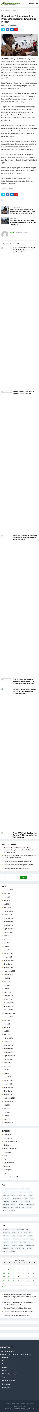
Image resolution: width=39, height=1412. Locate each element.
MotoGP (25, 1198)
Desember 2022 (9, 1045)
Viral (5, 1173)
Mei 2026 (7, 900)
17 (4, 1276)
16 (33, 1273)
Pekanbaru (7, 1152)
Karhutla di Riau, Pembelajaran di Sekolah (17, 861)
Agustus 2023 (8, 1017)
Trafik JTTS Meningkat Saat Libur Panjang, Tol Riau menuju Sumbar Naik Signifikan (25, 835)
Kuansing (30, 1195)
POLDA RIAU (14, 1204)
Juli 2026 (7, 893)
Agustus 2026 (8, 890)
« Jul (3, 1286)
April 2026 (7, 904)
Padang (32, 1198)
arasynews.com (14, 1403)
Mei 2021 (7, 1112)
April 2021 (7, 1116)
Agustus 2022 (8, 1059)
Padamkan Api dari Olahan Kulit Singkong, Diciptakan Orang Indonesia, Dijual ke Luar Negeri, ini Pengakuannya (20, 850)
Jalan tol (6, 1195)
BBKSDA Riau (20, 1189)
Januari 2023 (8, 1042)
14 (23, 1273)
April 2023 (7, 1031)
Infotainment (8, 1134)
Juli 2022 (7, 1063)
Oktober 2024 (8, 967)
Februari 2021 (8, 1123)
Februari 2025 (8, 953)
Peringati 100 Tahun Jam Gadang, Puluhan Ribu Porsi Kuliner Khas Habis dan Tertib (25, 538)
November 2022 (9, 1049)
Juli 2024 (7, 978)
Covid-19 (14, 1192)
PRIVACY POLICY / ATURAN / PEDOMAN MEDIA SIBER (16, 1354)
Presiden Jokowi (29, 1204)
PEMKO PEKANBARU (25, 1201)
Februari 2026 (8, 911)
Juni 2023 (7, 1024)
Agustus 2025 (8, 932)
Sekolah (17, 1207)
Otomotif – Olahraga (10, 1148)
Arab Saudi (6, 1189)
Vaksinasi (29, 1207)
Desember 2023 (9, 1003)
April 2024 (7, 989)
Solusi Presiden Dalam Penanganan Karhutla (18, 865)
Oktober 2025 (8, 925)
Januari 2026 (8, 915)
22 (28, 1276)
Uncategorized (8, 1170)
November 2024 (9, 964)
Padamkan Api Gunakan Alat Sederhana (16, 868)
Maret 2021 (7, 1119)
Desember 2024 (9, 960)
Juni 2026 (7, 897)
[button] (32, 4)
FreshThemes (29, 1403)
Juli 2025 (7, 936)
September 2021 (9, 1098)
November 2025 (9, 922)
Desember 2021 (9, 1087)
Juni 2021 (7, 1109)
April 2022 (7, 1073)
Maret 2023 (7, 1034)
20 (18, 1276)
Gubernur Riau (28, 1192)
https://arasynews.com (21, 232)
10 (4, 1273)
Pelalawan (14, 1201)
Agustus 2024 (8, 975)
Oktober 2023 (8, 1010)
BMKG (27, 1189)
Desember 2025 (9, 918)
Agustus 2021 (8, 1102)
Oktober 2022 (8, 1052)
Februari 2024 (8, 996)
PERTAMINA (6, 1204)
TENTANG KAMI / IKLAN (7, 1351)
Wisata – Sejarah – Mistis (12, 1177)
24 (4, 1280)
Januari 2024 (8, 999)
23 (33, 1276)
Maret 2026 (7, 907)
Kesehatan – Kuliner (10, 1142)
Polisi (21, 1204)
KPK (25, 1195)
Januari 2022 (8, 1084)
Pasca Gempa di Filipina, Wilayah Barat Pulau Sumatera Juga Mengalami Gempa (24, 691)
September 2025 (9, 929)
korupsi (19, 1195)
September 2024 (9, 971)
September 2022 (9, 1056)
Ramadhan (6, 1207)
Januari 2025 (8, 957)
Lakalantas (6, 1198)
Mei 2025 (7, 943)
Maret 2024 (7, 992)
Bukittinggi (6, 1192)
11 (9, 1273)
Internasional (8, 1138)
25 (9, 1280)
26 (13, 1280)
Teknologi (7, 1166)
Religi (5, 1156)
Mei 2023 (7, 1027)
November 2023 (9, 1006)
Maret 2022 (7, 1077)
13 (18, 1273)
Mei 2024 (7, 985)
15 (28, 1273)
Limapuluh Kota (16, 1198)
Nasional (6, 1145)
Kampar (13, 1195)
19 (13, 1276)
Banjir (13, 1189)
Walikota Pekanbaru (9, 1210)
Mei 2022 (7, 1070)
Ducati (20, 1192)
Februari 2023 (8, 1038)
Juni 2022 (7, 1066)
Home (3, 10)
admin (3, 25)
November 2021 (9, 1091)
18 (9, 1276)
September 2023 (9, 1013)
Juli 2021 (7, 1105)
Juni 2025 (7, 939)
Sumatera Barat (11, 10)
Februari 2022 (8, 1080)
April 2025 (7, 946)
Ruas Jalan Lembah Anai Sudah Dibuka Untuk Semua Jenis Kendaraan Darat (24, 250)
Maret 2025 (7, 950)
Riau (5, 1159)
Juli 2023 (7, 1020)
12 (13, 1273)
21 (23, 1276)
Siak (23, 1207)
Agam (4, 189)
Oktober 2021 (8, 1094)
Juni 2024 (7, 982)
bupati (11, 189)
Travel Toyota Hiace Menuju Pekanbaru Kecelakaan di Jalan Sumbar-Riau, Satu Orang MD (24, 681)
